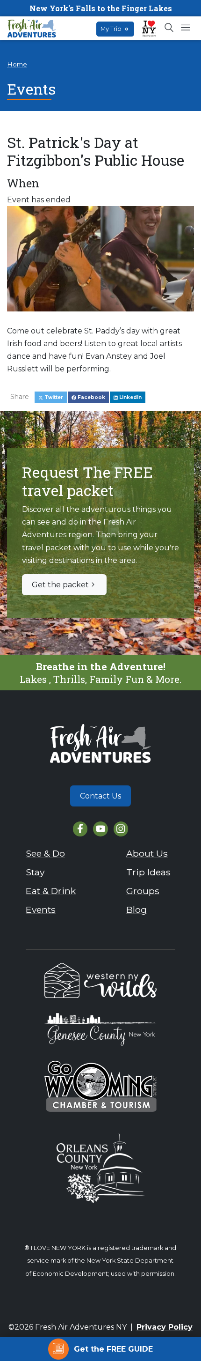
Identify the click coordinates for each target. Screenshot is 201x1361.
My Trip (114, 28)
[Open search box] (169, 28)
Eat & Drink (51, 890)
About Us (147, 853)
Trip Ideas (148, 872)
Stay (35, 872)
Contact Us (100, 795)
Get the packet (60, 584)
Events (41, 909)
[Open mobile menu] (185, 28)
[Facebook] (80, 828)
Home (17, 64)
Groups (142, 890)
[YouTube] (100, 828)
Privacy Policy (164, 1327)
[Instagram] (121, 828)
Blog (136, 909)
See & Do (45, 853)
